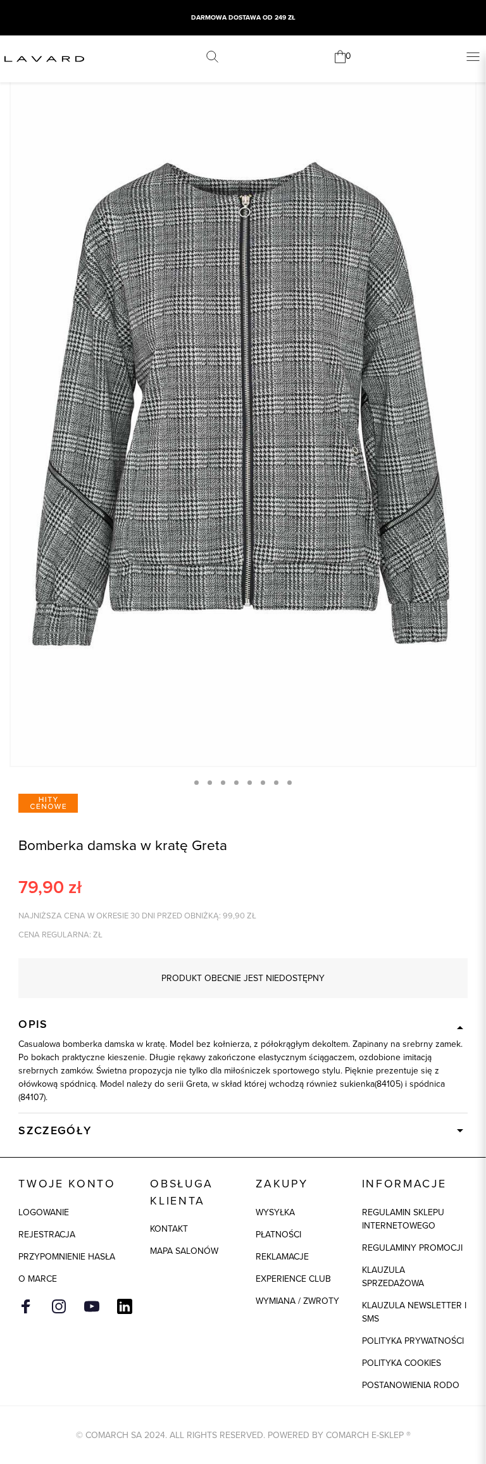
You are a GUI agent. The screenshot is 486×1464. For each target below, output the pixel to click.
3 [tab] (223, 782)
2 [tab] (210, 782)
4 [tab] (236, 782)
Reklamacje (282, 1256)
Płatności (278, 1234)
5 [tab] (249, 782)
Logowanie (43, 1212)
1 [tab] (196, 782)
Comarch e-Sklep (365, 1435)
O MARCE (37, 1279)
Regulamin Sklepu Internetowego (403, 1219)
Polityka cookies (401, 1363)
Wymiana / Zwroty (297, 1301)
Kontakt (169, 1229)
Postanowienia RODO (410, 1385)
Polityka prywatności (413, 1341)
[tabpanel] (243, 416)
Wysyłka (275, 1212)
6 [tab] (263, 782)
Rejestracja (46, 1234)
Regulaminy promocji (412, 1247)
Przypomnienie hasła (66, 1256)
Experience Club (293, 1279)
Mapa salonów (184, 1251)
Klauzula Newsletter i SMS (414, 1312)
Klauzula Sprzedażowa (393, 1276)
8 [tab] (289, 782)
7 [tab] (276, 782)
